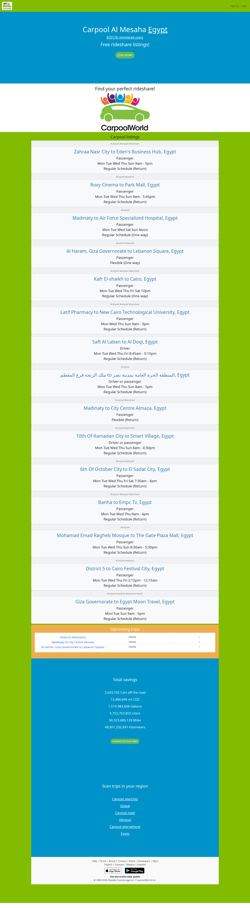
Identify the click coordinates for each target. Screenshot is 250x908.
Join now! (125, 55)
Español (141, 864)
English (108, 864)
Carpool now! (125, 812)
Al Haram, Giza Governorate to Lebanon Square (72, 647)
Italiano (130, 864)
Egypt (158, 29)
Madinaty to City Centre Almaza (73, 642)
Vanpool (125, 819)
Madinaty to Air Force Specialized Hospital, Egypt (125, 218)
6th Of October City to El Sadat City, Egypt (125, 469)
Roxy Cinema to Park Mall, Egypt (125, 185)
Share (132, 861)
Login (244, 6)
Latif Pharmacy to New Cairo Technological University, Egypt (125, 312)
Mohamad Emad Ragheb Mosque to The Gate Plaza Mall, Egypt (125, 535)
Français (119, 864)
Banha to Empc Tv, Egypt (125, 502)
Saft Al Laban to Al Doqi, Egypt (125, 342)
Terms (103, 861)
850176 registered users (125, 37)
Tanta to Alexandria (73, 637)
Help (94, 861)
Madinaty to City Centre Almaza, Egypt (125, 408)
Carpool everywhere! (125, 826)
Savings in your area (125, 741)
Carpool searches (125, 799)
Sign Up (234, 6)
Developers (144, 861)
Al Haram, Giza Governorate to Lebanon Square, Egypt (125, 251)
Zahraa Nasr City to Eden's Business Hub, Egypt (125, 151)
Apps (155, 861)
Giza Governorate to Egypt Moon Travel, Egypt (125, 601)
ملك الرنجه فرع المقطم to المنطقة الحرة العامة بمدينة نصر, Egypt (125, 375)
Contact (122, 861)
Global (125, 806)
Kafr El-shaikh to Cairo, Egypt (125, 279)
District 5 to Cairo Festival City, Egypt (125, 568)
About (112, 861)
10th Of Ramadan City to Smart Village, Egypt (125, 436)
